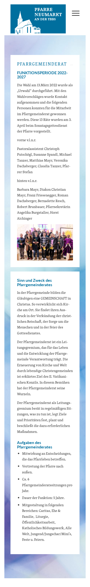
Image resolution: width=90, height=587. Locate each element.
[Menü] (74, 13)
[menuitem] (74, 13)
